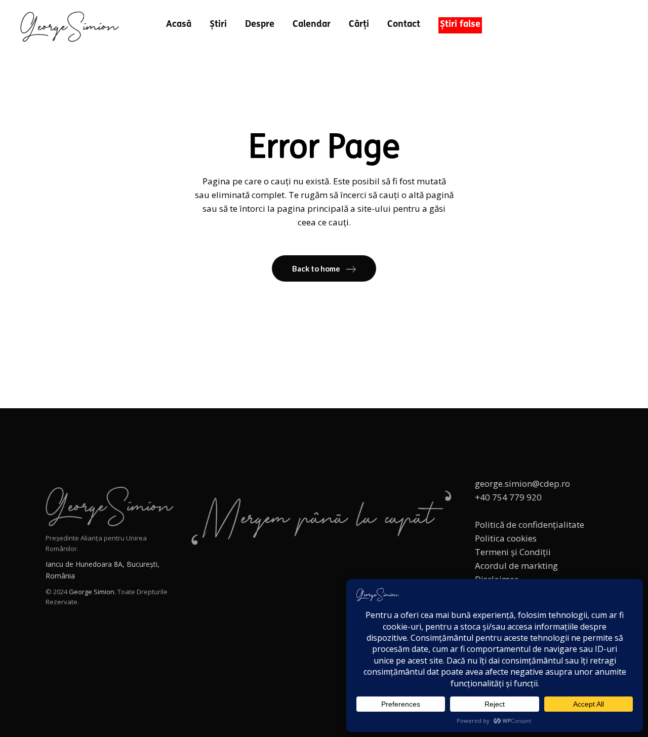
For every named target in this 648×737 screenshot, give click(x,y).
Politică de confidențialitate (529, 524)
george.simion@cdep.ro (522, 483)
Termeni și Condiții (513, 552)
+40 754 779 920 (508, 497)
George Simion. (92, 591)
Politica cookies (506, 538)
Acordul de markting (516, 565)
